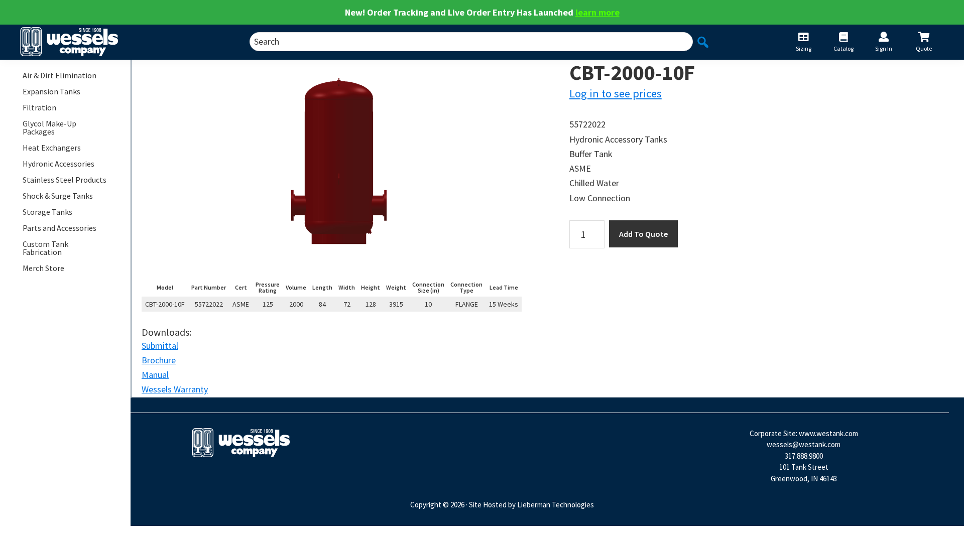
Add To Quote (643, 234)
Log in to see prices (615, 93)
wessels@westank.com (803, 444)
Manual (155, 374)
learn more (597, 12)
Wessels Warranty (175, 389)
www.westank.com (828, 433)
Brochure (159, 360)
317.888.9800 (804, 456)
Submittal (160, 345)
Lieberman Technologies (555, 504)
